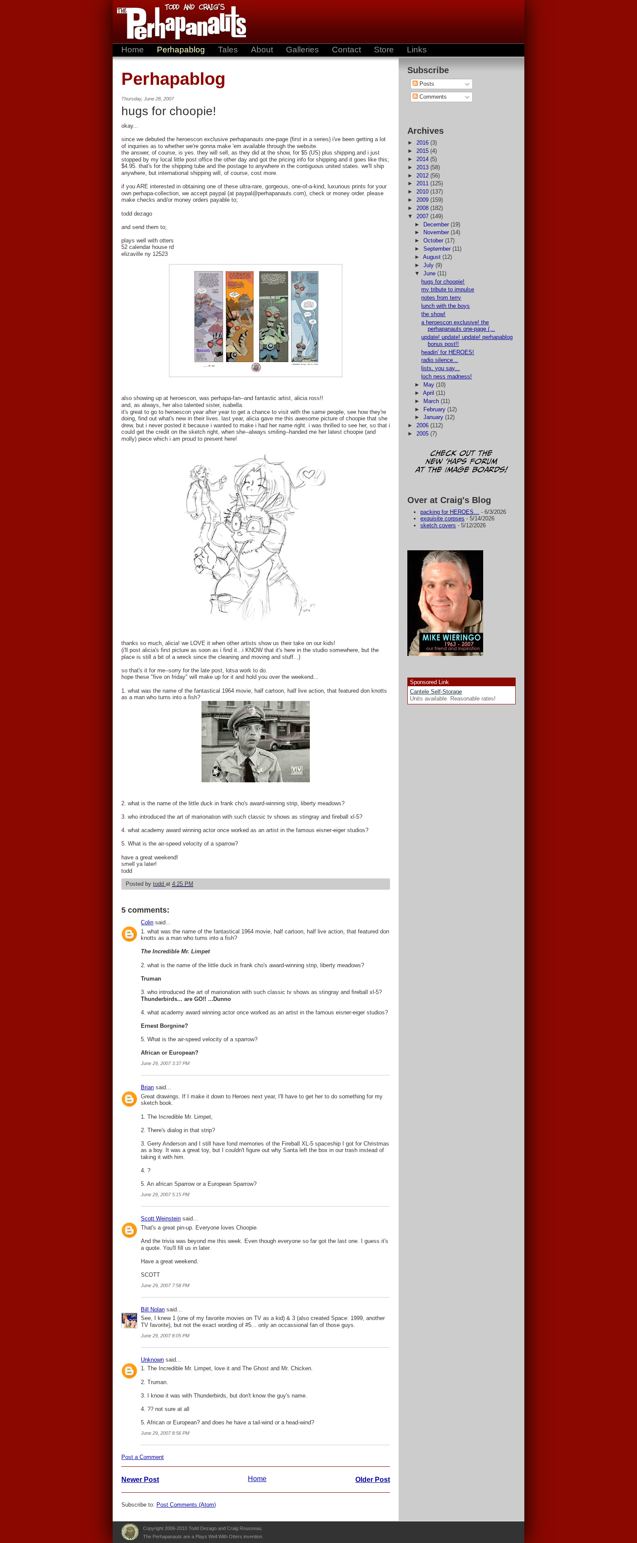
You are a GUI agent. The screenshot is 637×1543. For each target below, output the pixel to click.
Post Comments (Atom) (186, 1504)
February (435, 409)
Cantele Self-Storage (436, 691)
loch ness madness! (446, 376)
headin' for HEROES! (447, 352)
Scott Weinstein (161, 1218)
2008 (423, 208)
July (429, 265)
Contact (346, 49)
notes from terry (441, 297)
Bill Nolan (153, 1309)
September (437, 248)
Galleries (302, 49)
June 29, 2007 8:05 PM (165, 1335)
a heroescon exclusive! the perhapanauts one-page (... (458, 325)
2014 (423, 159)
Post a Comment (142, 1457)
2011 (423, 183)
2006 (423, 425)
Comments (432, 97)
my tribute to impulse (447, 289)
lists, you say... (440, 368)
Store (384, 49)
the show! (433, 314)
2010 (423, 191)
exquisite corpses (442, 518)
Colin (147, 922)
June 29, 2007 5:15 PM (165, 1194)
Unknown (152, 1359)
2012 (423, 175)
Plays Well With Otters (130, 1532)
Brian (147, 1087)
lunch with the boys (445, 306)
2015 (423, 151)
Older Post (372, 1479)
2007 (423, 216)
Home (132, 49)
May (429, 384)
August (432, 257)
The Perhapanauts (178, 21)
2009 (423, 200)
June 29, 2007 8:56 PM (165, 1433)
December (437, 224)
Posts (426, 84)
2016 (423, 142)
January (434, 417)
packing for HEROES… (449, 512)
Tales (228, 49)
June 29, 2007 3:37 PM (165, 1063)
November (437, 232)
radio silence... (439, 360)
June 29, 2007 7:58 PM (165, 1285)
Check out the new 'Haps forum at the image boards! (461, 462)
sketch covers (438, 525)
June (430, 273)
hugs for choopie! (443, 281)
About (262, 49)
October (434, 240)
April (429, 393)
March (432, 401)
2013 (423, 167)
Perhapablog (181, 49)
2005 (423, 433)
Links (417, 49)
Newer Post (140, 1479)
